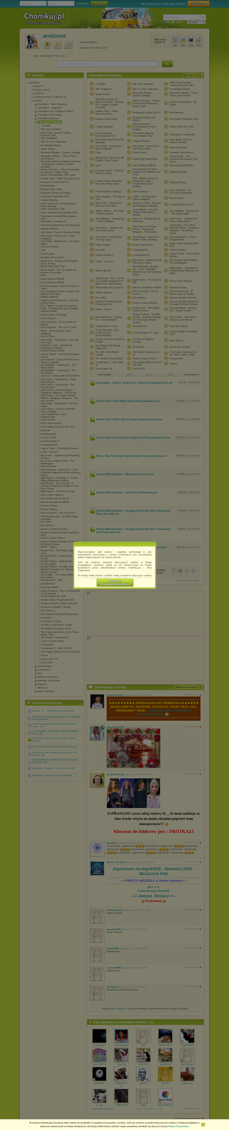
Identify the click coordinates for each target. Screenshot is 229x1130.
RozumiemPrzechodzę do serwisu (115, 583)
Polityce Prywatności (178, 1126)
